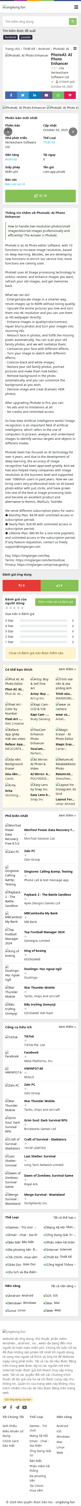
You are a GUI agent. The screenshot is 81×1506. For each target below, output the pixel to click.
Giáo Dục (29, 1264)
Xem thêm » (67, 669)
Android (44, 49)
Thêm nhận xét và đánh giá (55, 602)
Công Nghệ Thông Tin (59, 1264)
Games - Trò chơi (35, 1227)
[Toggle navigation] (76, 7)
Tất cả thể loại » (64, 1217)
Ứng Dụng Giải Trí (74, 1234)
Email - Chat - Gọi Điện (21, 1234)
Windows (29, 1303)
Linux (21, 1310)
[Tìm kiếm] (73, 21)
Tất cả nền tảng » (63, 1286)
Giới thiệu (10, 1426)
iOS (55, 1295)
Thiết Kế (29, 49)
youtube (26, 37)
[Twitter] (4, 1406)
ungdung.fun (65, 1502)
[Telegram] (16, 1406)
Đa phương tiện (35, 1249)
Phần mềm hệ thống (59, 1242)
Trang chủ (12, 49)
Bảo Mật (27, 1242)
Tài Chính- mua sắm (21, 1256)
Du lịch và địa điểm (37, 1272)
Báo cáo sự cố (15, 184)
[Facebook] (10, 1406)
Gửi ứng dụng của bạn (18, 1399)
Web (57, 1310)
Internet (65, 1249)
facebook (10, 37)
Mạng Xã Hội (70, 1227)
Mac (56, 1303)
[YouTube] (23, 1406)
